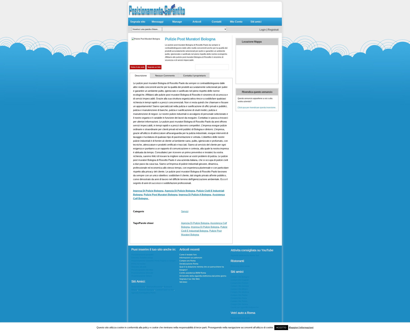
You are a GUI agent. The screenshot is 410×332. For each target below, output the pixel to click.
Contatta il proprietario (194, 75)
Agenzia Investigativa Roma (143, 293)
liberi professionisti (154, 287)
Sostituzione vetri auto (240, 321)
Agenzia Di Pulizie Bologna (180, 190)
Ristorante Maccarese (240, 266)
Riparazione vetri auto (240, 318)
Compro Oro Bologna (240, 277)
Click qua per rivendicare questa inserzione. (257, 107)
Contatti (216, 21)
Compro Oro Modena (240, 292)
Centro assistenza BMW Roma (192, 273)
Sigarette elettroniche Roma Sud (245, 255)
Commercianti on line (164, 290)
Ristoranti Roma (138, 287)
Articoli (197, 21)
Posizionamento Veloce (141, 276)
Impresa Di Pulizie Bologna (148, 190)
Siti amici (255, 21)
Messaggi (157, 21)
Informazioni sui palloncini (190, 258)
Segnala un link (154, 67)
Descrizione (141, 75)
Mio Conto (236, 21)
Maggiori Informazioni (301, 327)
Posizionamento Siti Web (142, 270)
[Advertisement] (239, 9)
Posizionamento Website (142, 273)
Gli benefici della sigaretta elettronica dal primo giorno (202, 276)
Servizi (184, 211)
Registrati (273, 29)
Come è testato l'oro (188, 255)
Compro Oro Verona (239, 304)
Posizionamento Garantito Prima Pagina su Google (153, 261)
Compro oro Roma (187, 261)
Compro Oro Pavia (239, 298)
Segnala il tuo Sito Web (189, 279)
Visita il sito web (137, 67)
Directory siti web (138, 267)
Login (262, 29)
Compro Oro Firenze (239, 283)
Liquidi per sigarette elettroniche (245, 307)
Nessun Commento (165, 75)
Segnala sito (137, 21)
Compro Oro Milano (239, 289)
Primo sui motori (138, 264)
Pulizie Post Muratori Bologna (160, 194)
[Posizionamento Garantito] (157, 17)
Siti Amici (183, 282)
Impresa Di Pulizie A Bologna (195, 194)
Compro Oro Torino (239, 301)
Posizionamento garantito (142, 255)
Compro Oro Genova (240, 286)
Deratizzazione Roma (188, 264)
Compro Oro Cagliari (240, 280)
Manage (177, 21)
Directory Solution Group (142, 258)
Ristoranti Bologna (146, 290)
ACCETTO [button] (281, 327)
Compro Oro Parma (239, 295)
